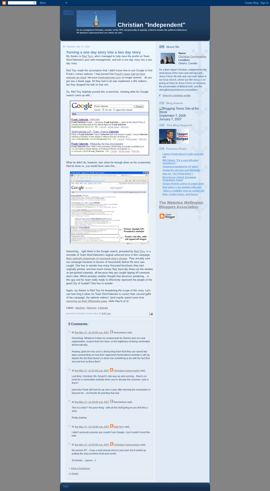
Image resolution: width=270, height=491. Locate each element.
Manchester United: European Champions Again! (179, 179)
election (80, 307)
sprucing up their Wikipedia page (86, 301)
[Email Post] (150, 313)
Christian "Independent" (151, 25)
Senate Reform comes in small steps (183, 183)
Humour (91, 307)
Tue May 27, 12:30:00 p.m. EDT (92, 402)
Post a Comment (80, 468)
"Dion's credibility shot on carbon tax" (183, 190)
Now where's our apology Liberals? (182, 187)
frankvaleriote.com (109, 77)
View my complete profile (176, 95)
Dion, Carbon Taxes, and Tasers (180, 194)
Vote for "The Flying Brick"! (177, 173)
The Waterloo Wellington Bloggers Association (181, 204)
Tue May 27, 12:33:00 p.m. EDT (92, 426)
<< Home (73, 473)
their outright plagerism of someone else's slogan (96, 258)
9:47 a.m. (106, 313)
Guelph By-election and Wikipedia (181, 170)
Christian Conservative (127, 370)
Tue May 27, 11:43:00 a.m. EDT (92, 370)
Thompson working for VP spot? (180, 166)
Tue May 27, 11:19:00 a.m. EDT (92, 332)
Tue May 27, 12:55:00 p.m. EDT (92, 444)
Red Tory (87, 56)
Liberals (103, 307)
